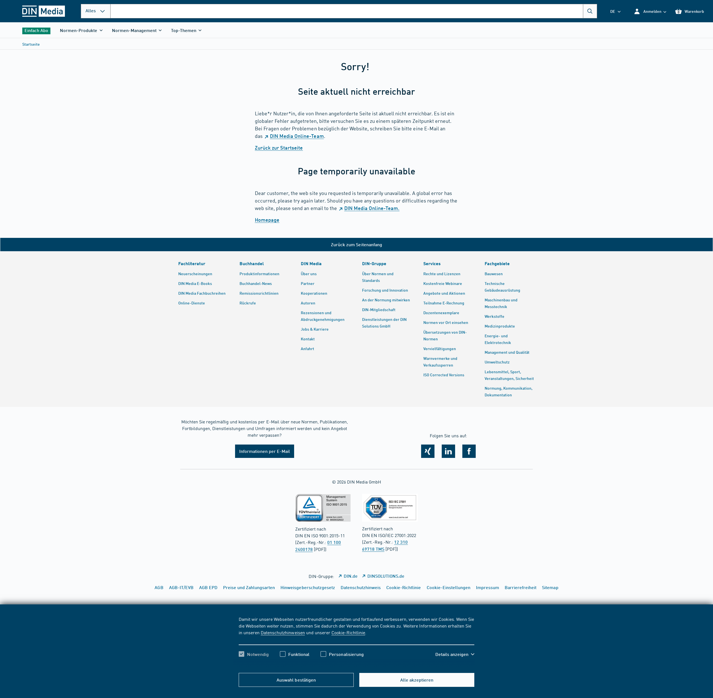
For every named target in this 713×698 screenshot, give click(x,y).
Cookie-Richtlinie (348, 632)
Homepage (267, 220)
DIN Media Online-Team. (371, 208)
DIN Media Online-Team (297, 136)
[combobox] (354, 11)
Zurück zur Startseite (279, 148)
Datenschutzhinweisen (283, 632)
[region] (356, 641)
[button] (650, 11)
